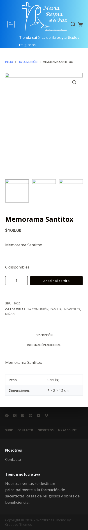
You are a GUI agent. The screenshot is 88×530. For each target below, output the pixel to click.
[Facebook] (7, 415)
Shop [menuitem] (9, 430)
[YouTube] (38, 415)
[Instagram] (22, 415)
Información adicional (44, 345)
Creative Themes (18, 524)
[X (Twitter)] (14, 415)
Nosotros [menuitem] (45, 430)
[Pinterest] (30, 415)
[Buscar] (73, 24)
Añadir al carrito (56, 280)
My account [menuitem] (67, 430)
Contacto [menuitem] (25, 430)
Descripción (44, 335)
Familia (56, 309)
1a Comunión (38, 309)
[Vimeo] (46, 415)
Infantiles (72, 309)
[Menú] (11, 24)
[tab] (44, 335)
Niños (10, 314)
